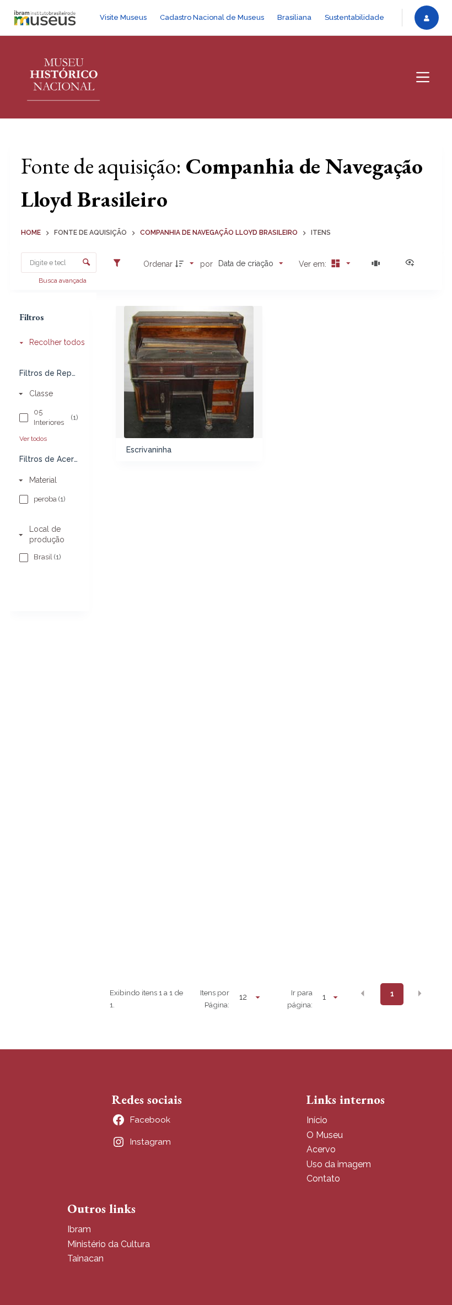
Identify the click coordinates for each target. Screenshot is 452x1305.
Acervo (321, 1149)
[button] (362, 994)
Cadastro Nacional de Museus (212, 17)
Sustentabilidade (354, 17)
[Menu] (422, 77)
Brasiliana (294, 17)
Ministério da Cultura (108, 1244)
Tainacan (85, 1258)
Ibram (79, 1229)
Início (316, 1120)
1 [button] (392, 993)
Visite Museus (123, 17)
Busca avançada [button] (63, 280)
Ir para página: (300, 998)
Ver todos (33, 439)
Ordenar (158, 264)
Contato (323, 1178)
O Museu (324, 1135)
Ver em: (314, 264)
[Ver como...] (412, 263)
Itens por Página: (214, 998)
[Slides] (377, 263)
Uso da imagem (338, 1164)
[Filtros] (119, 263)
